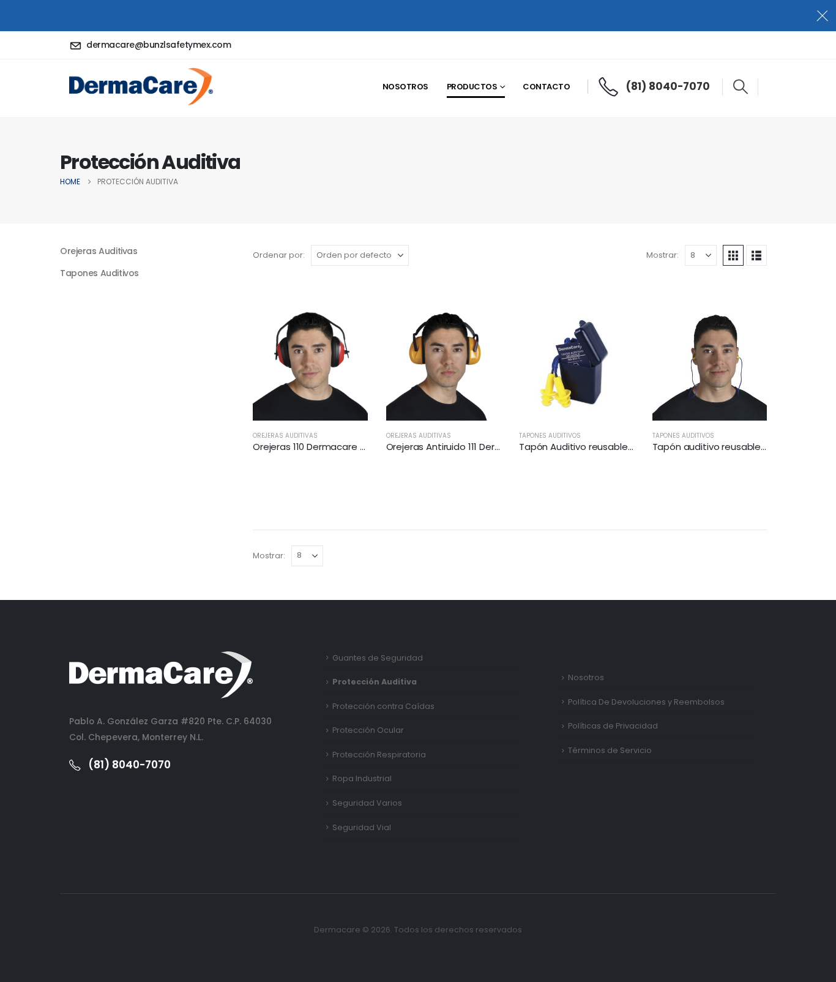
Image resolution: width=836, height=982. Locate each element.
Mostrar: (662, 255)
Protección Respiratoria (379, 754)
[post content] (310, 363)
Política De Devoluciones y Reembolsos (646, 702)
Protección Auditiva (374, 682)
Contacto (546, 86)
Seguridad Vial (361, 827)
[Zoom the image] (161, 659)
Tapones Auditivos (550, 435)
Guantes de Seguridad (377, 658)
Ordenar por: (279, 255)
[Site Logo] (141, 86)
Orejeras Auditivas (285, 435)
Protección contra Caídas (383, 706)
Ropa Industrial (362, 778)
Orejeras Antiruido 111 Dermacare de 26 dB (478, 446)
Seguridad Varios (367, 803)
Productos (472, 86)
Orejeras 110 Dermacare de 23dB (324, 446)
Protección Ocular (368, 730)
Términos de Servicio (610, 750)
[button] (740, 87)
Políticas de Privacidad (613, 726)
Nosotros (405, 86)
